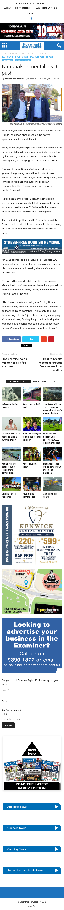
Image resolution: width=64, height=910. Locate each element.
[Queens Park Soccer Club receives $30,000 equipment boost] (52, 424)
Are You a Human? (11, 712)
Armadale (7, 57)
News (49, 57)
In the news (21, 57)
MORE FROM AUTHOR (44, 381)
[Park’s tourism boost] (32, 454)
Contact (31, 13)
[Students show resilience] (11, 484)
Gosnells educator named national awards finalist (11, 436)
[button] (58, 46)
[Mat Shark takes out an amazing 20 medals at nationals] (52, 454)
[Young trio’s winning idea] (32, 484)
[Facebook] (32, 18)
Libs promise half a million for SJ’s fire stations (14, 362)
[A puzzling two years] (52, 484)
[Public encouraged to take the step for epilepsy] (32, 424)
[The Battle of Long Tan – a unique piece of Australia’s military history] (52, 394)
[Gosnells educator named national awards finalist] (11, 424)
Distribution (22, 8)
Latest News (37, 57)
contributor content (14, 78)
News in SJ (7, 60)
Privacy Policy (32, 906)
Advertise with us (46, 8)
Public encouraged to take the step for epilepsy (32, 436)
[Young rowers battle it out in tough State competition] (11, 454)
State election (23, 60)
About (8, 8)
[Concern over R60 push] (32, 394)
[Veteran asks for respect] (11, 394)
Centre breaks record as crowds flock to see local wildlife (50, 364)
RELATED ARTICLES (18, 381)
